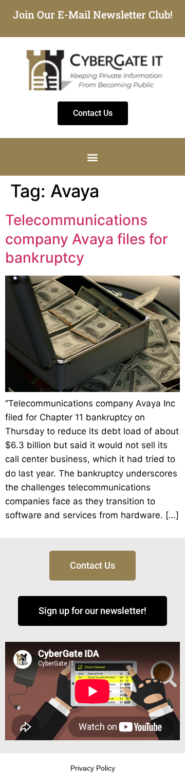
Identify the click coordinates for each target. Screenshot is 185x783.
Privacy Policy (92, 768)
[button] (92, 156)
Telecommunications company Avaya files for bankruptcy (86, 238)
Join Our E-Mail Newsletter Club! (93, 14)
